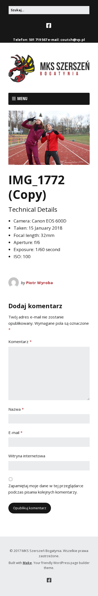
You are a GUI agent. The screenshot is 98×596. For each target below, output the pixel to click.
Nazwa (16, 409)
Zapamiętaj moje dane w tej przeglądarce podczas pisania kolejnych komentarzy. (45, 489)
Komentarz (20, 341)
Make (27, 563)
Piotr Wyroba (39, 282)
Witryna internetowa (26, 455)
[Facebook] (49, 25)
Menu (22, 98)
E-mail (15, 432)
